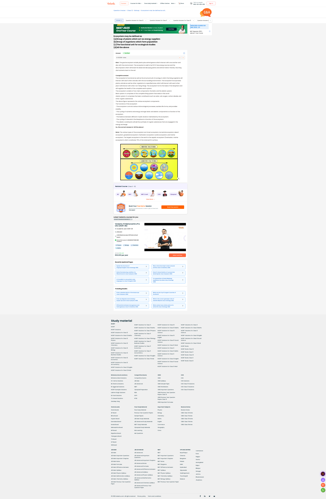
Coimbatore (199, 451)
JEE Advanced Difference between (144, 469)
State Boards (115, 410)
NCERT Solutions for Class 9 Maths (168, 351)
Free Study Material (140, 410)
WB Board (114, 445)
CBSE (159, 378)
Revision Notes (185, 410)
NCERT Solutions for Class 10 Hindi (168, 345)
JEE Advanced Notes (140, 463)
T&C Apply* (132, 210)
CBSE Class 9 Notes (187, 421)
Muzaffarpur (183, 452)
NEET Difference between (165, 467)
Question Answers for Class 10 (182, 20)
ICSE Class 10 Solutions (187, 384)
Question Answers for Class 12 (134, 20)
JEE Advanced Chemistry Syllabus (144, 483)
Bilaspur (198, 468)
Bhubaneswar (200, 477)
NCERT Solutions (116, 329)
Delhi (181, 464)
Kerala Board (115, 424)
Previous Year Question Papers (143, 413)
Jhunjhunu (199, 480)
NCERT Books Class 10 (187, 355)
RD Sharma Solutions (117, 384)
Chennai (182, 455)
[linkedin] (204, 496)
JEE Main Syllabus (116, 470)
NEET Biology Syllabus (164, 479)
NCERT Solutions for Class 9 (166, 348)
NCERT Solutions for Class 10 (166, 325)
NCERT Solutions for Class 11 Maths (144, 328)
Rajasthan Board (116, 433)
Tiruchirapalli (184, 476)
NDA (135, 392)
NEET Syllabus (162, 470)
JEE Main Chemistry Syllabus (119, 479)
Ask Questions (138, 433)
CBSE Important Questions (166, 389)
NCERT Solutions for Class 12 (119, 332)
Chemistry (161, 416)
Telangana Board (116, 436)
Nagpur (198, 456)
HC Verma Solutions (117, 381)
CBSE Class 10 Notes (187, 419)
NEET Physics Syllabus (164, 473)
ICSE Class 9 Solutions (187, 387)
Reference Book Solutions (118, 378)
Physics (160, 410)
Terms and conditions (154, 496)
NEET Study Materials (140, 424)
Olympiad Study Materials (142, 427)
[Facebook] (200, 496)
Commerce (161, 424)
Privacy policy (141, 496)
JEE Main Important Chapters (120, 458)
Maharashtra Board (117, 427)
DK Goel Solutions (116, 395)
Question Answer (120, 10)
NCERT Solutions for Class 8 (189, 325)
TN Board (113, 439)
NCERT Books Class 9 (187, 358)
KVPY (135, 395)
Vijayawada (183, 470)
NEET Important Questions (166, 455)
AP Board (113, 413)
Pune (197, 454)
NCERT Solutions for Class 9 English (168, 359)
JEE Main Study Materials (141, 419)
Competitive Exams (140, 378)
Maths (159, 419)
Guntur (198, 459)
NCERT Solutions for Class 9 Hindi (167, 366)
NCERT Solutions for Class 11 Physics (145, 330)
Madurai (182, 479)
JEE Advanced (138, 384)
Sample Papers (138, 416)
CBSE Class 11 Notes (186, 416)
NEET (135, 387)
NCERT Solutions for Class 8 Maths (191, 328)
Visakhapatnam (185, 473)
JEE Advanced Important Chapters (144, 460)
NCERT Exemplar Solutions (119, 389)
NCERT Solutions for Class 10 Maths (168, 328)
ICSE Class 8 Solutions (187, 389)
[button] (120, 194)
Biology (136, 10)
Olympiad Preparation (141, 389)
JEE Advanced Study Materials (143, 421)
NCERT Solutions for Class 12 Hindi (121, 370)
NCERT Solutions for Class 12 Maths (121, 335)
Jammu (198, 474)
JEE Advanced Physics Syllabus (143, 475)
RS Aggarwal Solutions (117, 387)
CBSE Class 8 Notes (187, 424)
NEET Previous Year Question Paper (168, 482)
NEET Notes (161, 461)
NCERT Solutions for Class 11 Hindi (144, 359)
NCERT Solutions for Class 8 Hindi (191, 343)
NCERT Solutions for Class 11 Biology (144, 338)
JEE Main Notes (115, 461)
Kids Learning (138, 430)
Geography (161, 427)
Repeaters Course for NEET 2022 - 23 (198, 26)
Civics (159, 430)
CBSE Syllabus (162, 381)
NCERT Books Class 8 (187, 361)
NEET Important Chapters (165, 458)
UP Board (113, 442)
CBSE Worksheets (163, 387)
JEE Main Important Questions (120, 455)
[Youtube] (214, 496)
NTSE (135, 398)
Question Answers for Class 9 (206, 20)
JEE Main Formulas (116, 464)
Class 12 (130, 10)
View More (149, 199)
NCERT (113, 327)
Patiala (182, 461)
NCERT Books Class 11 (187, 352)
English (160, 421)
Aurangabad (199, 462)
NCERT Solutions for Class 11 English (144, 356)
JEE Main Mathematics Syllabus (120, 476)
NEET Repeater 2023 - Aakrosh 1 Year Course (196, 32)
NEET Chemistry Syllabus (165, 476)
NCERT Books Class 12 (187, 349)
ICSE (182, 378)
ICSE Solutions (185, 381)
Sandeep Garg (115, 401)
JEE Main (136, 381)
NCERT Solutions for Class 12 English (121, 367)
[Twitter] (209, 496)
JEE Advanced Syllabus (141, 472)
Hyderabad (183, 467)
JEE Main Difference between (120, 467)
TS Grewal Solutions (117, 398)
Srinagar (198, 471)
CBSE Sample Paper (163, 384)
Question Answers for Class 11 (158, 20)
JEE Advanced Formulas (141, 466)
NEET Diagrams (162, 464)
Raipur (198, 465)
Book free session (172, 207)
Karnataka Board (116, 421)
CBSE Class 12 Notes (187, 413)
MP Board (114, 430)
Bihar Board (114, 416)
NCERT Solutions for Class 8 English (191, 335)
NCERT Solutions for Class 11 (142, 325)
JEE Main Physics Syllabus (118, 473)
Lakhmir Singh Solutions (118, 392)
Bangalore (183, 458)
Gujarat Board (115, 419)
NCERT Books (185, 346)
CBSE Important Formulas (165, 402)
